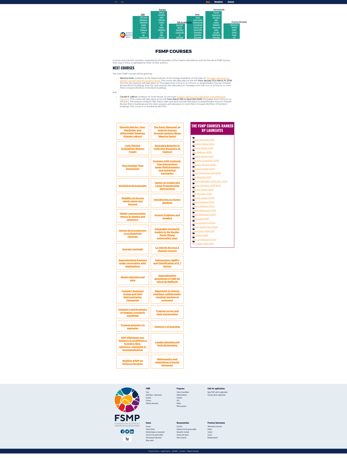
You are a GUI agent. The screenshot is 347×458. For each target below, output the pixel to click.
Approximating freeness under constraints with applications (132, 263)
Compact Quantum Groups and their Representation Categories (133, 296)
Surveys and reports (183, 435)
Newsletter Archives (183, 432)
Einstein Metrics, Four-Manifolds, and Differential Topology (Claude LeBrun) (133, 132)
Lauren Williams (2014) (204, 206)
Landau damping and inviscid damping (167, 344)
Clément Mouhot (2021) (204, 165)
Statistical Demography (133, 185)
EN (122, 2)
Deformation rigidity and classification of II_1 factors (167, 263)
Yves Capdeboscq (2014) (205, 240)
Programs (180, 389)
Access (210, 435)
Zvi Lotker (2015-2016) (203, 244)
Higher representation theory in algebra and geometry (133, 216)
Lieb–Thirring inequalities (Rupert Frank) (132, 148)
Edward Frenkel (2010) (204, 169)
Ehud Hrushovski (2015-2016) (207, 173)
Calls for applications (216, 389)
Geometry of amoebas (167, 326)
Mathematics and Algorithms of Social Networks (167, 362)
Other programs (181, 406)
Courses (148, 426)
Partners (148, 401)
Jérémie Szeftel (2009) (204, 198)
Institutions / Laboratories (154, 395)
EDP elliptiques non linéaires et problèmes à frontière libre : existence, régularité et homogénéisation (133, 344)
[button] (197, 15)
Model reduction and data (133, 279)
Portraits (179, 426)
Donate (210, 429)
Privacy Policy (153, 451)
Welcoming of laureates (215, 426)
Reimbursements (213, 438)
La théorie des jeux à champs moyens (167, 249)
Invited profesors (182, 395)
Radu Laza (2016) (201, 219)
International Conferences (154, 438)
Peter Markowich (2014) (204, 215)
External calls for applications (217, 395)
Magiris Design (193, 451)
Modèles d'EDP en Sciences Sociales (132, 362)
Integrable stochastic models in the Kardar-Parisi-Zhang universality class (167, 234)
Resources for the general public (186, 429)
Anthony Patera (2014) (204, 144)
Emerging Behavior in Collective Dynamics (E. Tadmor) (167, 148)
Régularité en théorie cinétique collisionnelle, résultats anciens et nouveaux (167, 296)
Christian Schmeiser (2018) (206, 161)
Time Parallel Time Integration (132, 167)
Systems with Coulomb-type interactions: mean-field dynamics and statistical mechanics (167, 167)
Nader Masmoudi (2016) (204, 210)
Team (147, 392)
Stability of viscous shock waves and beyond (132, 201)
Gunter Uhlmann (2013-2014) (207, 186)
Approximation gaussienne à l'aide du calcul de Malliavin (167, 278)
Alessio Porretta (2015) (204, 140)
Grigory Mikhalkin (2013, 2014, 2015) (210, 181)
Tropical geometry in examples (133, 327)
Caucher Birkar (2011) (203, 156)
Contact (231, 2)
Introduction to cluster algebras (167, 201)
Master (179, 403)
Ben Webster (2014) (202, 152)
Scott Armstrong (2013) (204, 223)
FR (115, 2)
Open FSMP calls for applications (218, 392)
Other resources (181, 438)
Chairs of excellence (183, 392)
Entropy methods (132, 249)
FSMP (148, 389)
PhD (178, 401)
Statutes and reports (152, 403)
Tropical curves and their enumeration (167, 313)
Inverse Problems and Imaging (167, 217)
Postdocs (179, 398)
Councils (148, 398)
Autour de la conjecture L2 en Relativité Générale (132, 233)
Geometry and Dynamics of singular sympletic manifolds (132, 312)
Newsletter (218, 2)
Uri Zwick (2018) (200, 235)
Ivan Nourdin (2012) (202, 194)
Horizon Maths (150, 429)
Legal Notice (165, 451)
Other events (150, 440)
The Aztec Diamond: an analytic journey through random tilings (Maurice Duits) (167, 132)
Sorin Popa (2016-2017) (204, 231)
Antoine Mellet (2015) (203, 148)
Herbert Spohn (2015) (203, 190)
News (208, 2)
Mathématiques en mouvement (155, 432)
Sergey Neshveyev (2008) (205, 227)
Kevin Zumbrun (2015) (203, 202)
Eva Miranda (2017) (202, 177)
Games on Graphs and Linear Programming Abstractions (167, 185)
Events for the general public (154, 435)
